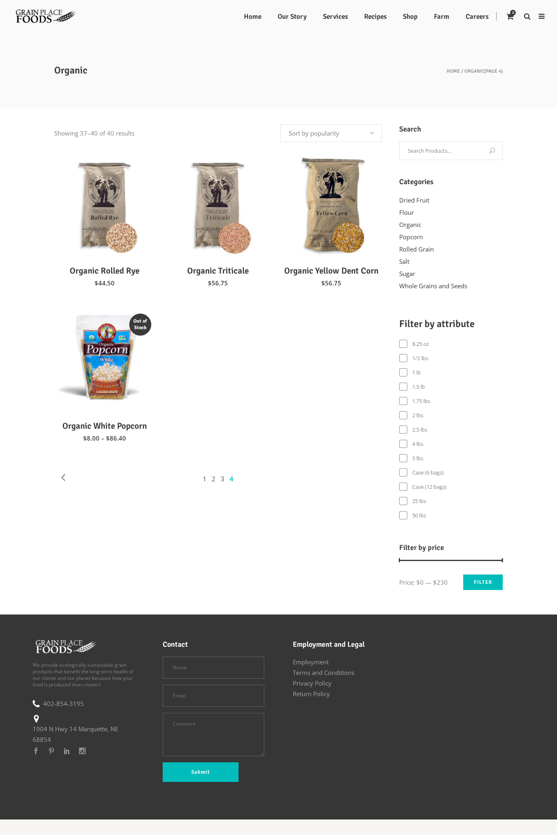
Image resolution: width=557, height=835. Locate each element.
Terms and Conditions (323, 672)
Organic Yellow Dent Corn (331, 270)
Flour (406, 212)
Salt (404, 261)
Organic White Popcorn (104, 426)
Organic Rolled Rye (104, 270)
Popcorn (411, 237)
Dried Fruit (414, 200)
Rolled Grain (416, 249)
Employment (311, 662)
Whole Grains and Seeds (433, 286)
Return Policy (311, 694)
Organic (410, 224)
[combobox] (331, 133)
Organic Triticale (218, 270)
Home (453, 71)
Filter (483, 582)
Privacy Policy (312, 683)
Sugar (407, 273)
